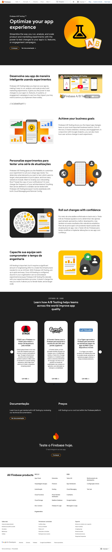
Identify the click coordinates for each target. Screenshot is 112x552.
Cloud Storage (39, 500)
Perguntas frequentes (80, 536)
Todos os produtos (58, 542)
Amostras (4, 529)
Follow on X (41, 529)
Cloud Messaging (71, 489)
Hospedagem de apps (41, 484)
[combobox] (63, 1)
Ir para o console (97, 2)
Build (17, 2)
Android (21, 542)
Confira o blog (42, 524)
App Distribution (71, 484)
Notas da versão (79, 531)
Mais (47, 2)
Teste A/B (69, 478)
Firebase (35, 542)
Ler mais (25, 379)
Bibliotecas (4, 531)
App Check (38, 478)
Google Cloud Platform (45, 542)
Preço (42, 2)
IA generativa (39, 511)
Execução (25, 2)
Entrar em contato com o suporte (83, 524)
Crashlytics (70, 495)
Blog (90, 2)
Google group (78, 529)
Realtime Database (57, 500)
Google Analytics (71, 500)
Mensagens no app (72, 506)
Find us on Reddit (43, 526)
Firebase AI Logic (57, 506)
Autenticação (38, 489)
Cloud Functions (39, 495)
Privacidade (15, 548)
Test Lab (89, 489)
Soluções (35, 2)
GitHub (3, 534)
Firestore (54, 484)
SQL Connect (38, 506)
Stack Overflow (79, 526)
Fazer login (107, 2)
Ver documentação (29, 48)
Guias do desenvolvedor (8, 524)
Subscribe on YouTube (44, 531)
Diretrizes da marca (80, 534)
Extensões (55, 478)
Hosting (54, 489)
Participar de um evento (44, 534)
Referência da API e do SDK (8, 526)
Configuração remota (93, 484)
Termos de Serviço (6, 548)
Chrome (28, 542)
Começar (14, 48)
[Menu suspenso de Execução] (30, 2)
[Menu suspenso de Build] (20, 2)
